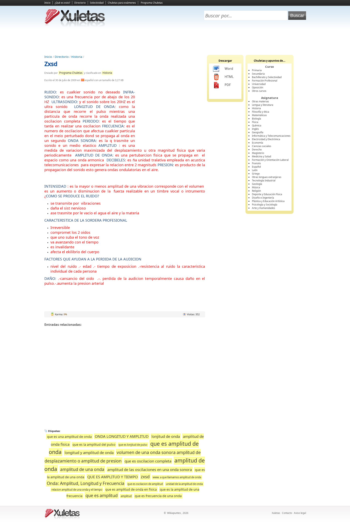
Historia (76, 57)
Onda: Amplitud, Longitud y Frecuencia (85, 483)
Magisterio (258, 153)
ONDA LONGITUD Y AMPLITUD (121, 436)
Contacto (287, 513)
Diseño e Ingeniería (263, 197)
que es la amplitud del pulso (94, 444)
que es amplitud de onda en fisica (131, 489)
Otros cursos (259, 91)
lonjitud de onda (166, 436)
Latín (254, 170)
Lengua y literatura (262, 105)
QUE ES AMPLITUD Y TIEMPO (112, 476)
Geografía (257, 132)
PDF (228, 85)
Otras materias (260, 101)
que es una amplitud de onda (69, 436)
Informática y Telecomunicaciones (271, 136)
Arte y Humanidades (263, 208)
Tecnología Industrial (263, 180)
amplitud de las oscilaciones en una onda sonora (149, 469)
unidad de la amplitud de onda (184, 484)
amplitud (126, 496)
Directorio (80, 2)
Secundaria (258, 73)
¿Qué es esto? (62, 2)
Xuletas (276, 513)
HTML (229, 76)
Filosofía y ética (260, 111)
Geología (257, 184)
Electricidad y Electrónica (266, 139)
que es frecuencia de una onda (158, 496)
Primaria (257, 70)
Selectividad (97, 2)
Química (256, 125)
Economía (257, 142)
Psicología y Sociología (264, 204)
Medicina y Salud (261, 156)
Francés (256, 163)
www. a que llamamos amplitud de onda (177, 477)
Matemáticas (259, 115)
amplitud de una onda (82, 469)
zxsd (145, 476)
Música (256, 187)
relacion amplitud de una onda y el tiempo (76, 489)
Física (255, 122)
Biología (256, 118)
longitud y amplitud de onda (89, 452)
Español (256, 166)
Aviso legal (300, 513)
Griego (256, 173)
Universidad (259, 84)
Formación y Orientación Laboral (270, 160)
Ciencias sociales (261, 146)
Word (229, 68)
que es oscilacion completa (148, 461)
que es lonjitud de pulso (132, 445)
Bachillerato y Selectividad (267, 77)
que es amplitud (101, 495)
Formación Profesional (264, 80)
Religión (256, 191)
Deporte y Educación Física (267, 194)
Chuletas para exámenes (122, 2)
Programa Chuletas (152, 2)
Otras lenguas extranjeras (266, 177)
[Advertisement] (175, 41)
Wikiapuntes (174, 513)
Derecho (257, 149)
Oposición (257, 87)
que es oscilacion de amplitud (145, 484)
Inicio (47, 2)
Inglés (255, 129)
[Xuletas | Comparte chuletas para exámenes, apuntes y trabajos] (74, 26)
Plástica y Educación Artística (268, 201)
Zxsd (50, 64)
